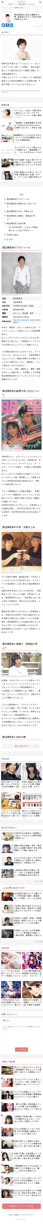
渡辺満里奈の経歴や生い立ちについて (22, 205)
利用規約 (16, 1214)
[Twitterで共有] (3, 25)
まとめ (9, 239)
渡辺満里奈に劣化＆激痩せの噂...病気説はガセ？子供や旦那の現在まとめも (27, 17)
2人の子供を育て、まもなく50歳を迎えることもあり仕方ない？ (23, 228)
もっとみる (38, 881)
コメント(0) (38, 26)
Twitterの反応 (12, 235)
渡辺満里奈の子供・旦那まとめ (20, 211)
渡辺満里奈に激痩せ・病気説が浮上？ (21, 217)
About (11, 1214)
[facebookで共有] (7, 25)
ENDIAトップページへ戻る (21, 1206)
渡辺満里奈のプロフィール (18, 199)
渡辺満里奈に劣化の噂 (16, 223)
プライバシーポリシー (27, 1214)
